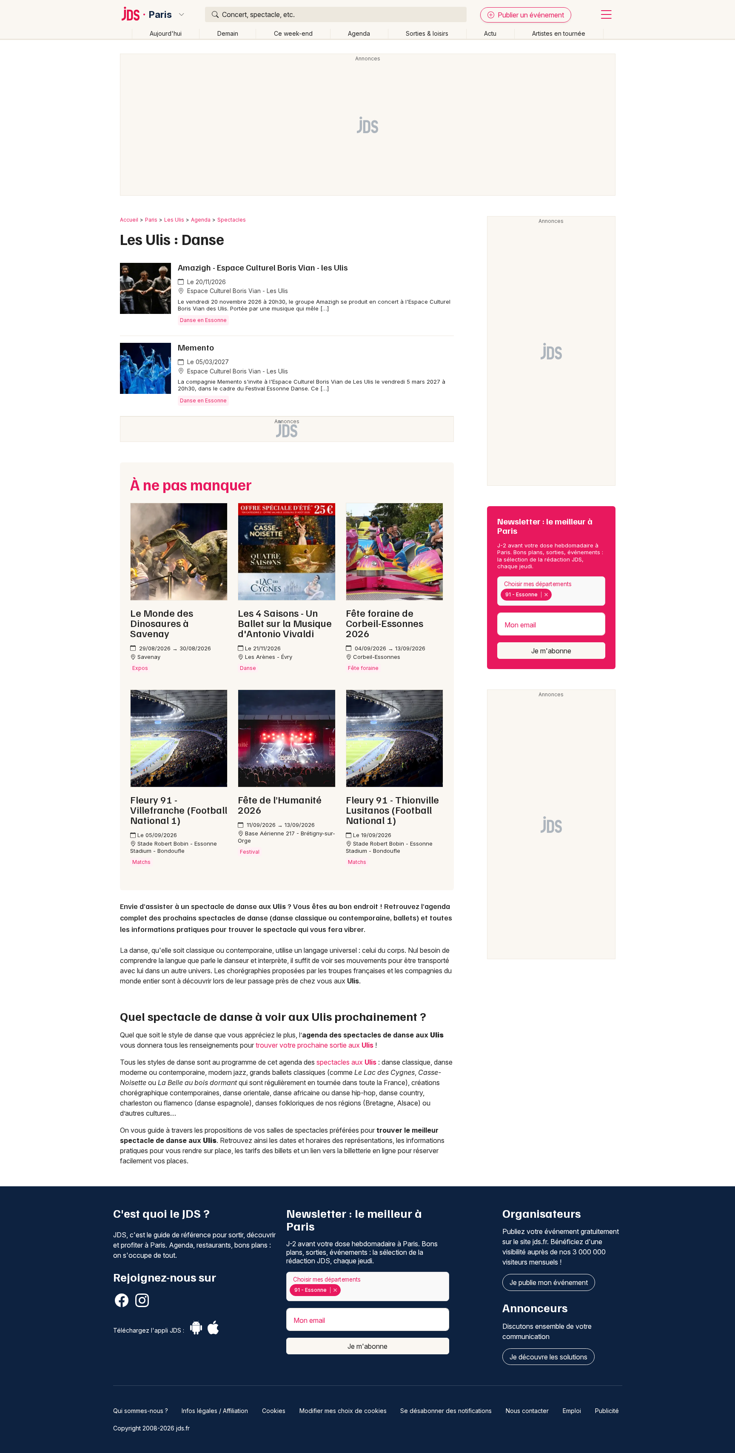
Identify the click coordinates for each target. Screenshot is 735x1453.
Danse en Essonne (203, 320)
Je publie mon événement (549, 1282)
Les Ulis (174, 220)
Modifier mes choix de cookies (343, 1410)
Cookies (273, 1410)
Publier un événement (530, 15)
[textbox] (555, 594)
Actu (490, 33)
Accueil (129, 220)
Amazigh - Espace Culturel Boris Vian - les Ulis (263, 267)
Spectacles (231, 220)
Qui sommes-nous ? (140, 1410)
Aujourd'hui (166, 33)
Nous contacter (527, 1410)
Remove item (546, 595)
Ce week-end (293, 33)
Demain (227, 33)
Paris (160, 14)
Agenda (359, 33)
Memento (196, 347)
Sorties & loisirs (427, 33)
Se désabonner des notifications (446, 1410)
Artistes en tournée (558, 33)
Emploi (572, 1410)
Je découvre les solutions (548, 1357)
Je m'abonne (551, 651)
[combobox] (551, 591)
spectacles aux (346, 1062)
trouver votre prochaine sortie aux (314, 1045)
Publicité (607, 1410)
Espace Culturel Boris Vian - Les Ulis (236, 290)
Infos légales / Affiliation (215, 1410)
